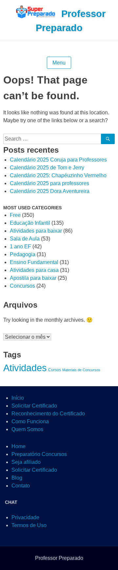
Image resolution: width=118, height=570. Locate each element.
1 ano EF (20, 246)
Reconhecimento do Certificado (48, 413)
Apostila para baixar (33, 278)
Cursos (54, 370)
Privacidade (25, 517)
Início (17, 398)
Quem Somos (27, 429)
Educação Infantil (30, 223)
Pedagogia (22, 254)
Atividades (25, 367)
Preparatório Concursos (39, 454)
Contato (20, 485)
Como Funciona (30, 421)
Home (18, 446)
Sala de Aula (25, 238)
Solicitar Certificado (34, 405)
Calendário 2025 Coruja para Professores (58, 159)
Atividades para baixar (36, 231)
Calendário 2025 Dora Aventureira (49, 191)
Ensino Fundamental (34, 262)
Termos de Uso (29, 525)
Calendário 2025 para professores (49, 183)
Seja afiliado (26, 462)
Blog (16, 478)
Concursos (22, 286)
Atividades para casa (34, 270)
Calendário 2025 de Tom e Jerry (47, 167)
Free (15, 215)
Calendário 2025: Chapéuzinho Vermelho (58, 175)
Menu (59, 63)
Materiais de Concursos (81, 370)
